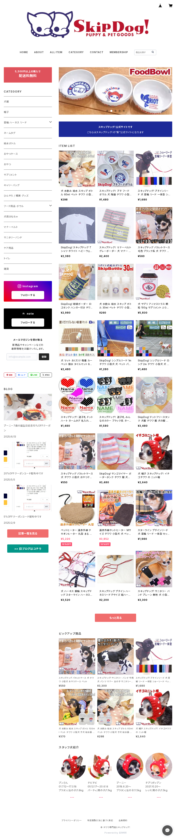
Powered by (111, 832)
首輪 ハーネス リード (15, 122)
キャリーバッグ (12, 185)
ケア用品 (9, 247)
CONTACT (96, 52)
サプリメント (10, 174)
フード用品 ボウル (14, 206)
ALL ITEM (56, 52)
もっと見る (115, 617)
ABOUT (39, 52)
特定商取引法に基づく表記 (100, 820)
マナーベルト (11, 227)
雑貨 (6, 268)
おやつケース (11, 153)
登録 (44, 356)
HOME (24, 52)
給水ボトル (10, 143)
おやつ (7, 164)
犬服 (6, 101)
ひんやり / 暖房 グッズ (16, 195)
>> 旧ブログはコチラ (28, 548)
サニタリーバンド (13, 237)
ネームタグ (9, 132)
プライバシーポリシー (72, 820)
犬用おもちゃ (11, 216)
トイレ (7, 258)
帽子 (6, 112)
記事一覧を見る (27, 533)
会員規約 (123, 820)
